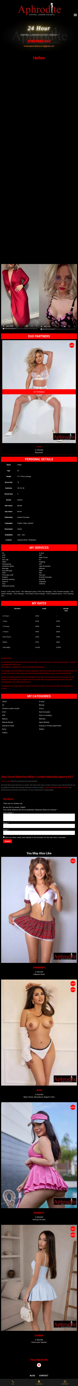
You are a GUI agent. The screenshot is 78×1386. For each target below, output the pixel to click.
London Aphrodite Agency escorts (56, 787)
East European (44, 712)
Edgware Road (22, 540)
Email (6, 830)
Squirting (42, 579)
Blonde (41, 705)
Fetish (4, 562)
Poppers (5, 577)
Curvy (41, 708)
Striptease (42, 581)
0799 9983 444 (39, 41)
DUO (3, 557)
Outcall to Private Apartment (50, 726)
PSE (40, 573)
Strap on (5, 581)
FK (40, 559)
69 (3, 553)
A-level (41, 553)
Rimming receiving (8, 579)
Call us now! (6, 781)
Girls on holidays (45, 715)
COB (3, 555)
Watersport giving (8, 586)
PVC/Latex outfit (7, 575)
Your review (8, 813)
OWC (41, 570)
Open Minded (44, 722)
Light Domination (45, 566)
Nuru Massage (7, 570)
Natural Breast (7, 722)
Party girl (42, 575)
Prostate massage (45, 577)
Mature (5, 719)
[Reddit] (39, 1365)
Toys (3, 584)
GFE (40, 564)
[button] (75, 14)
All (3, 705)
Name (6, 823)
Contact (43, 1375)
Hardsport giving (8, 566)
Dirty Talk (5, 559)
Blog (32, 1375)
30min (4, 702)
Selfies (41, 729)
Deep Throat (43, 557)
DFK (40, 555)
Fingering (42, 562)
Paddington (32, 540)
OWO (4, 573)
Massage (5, 568)
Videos (4, 733)
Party (4, 729)
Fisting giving (6, 564)
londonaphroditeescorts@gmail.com (39, 46)
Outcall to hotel (8, 726)
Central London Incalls (10, 708)
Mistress (42, 568)
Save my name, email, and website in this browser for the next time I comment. (35, 837)
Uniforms (42, 584)
